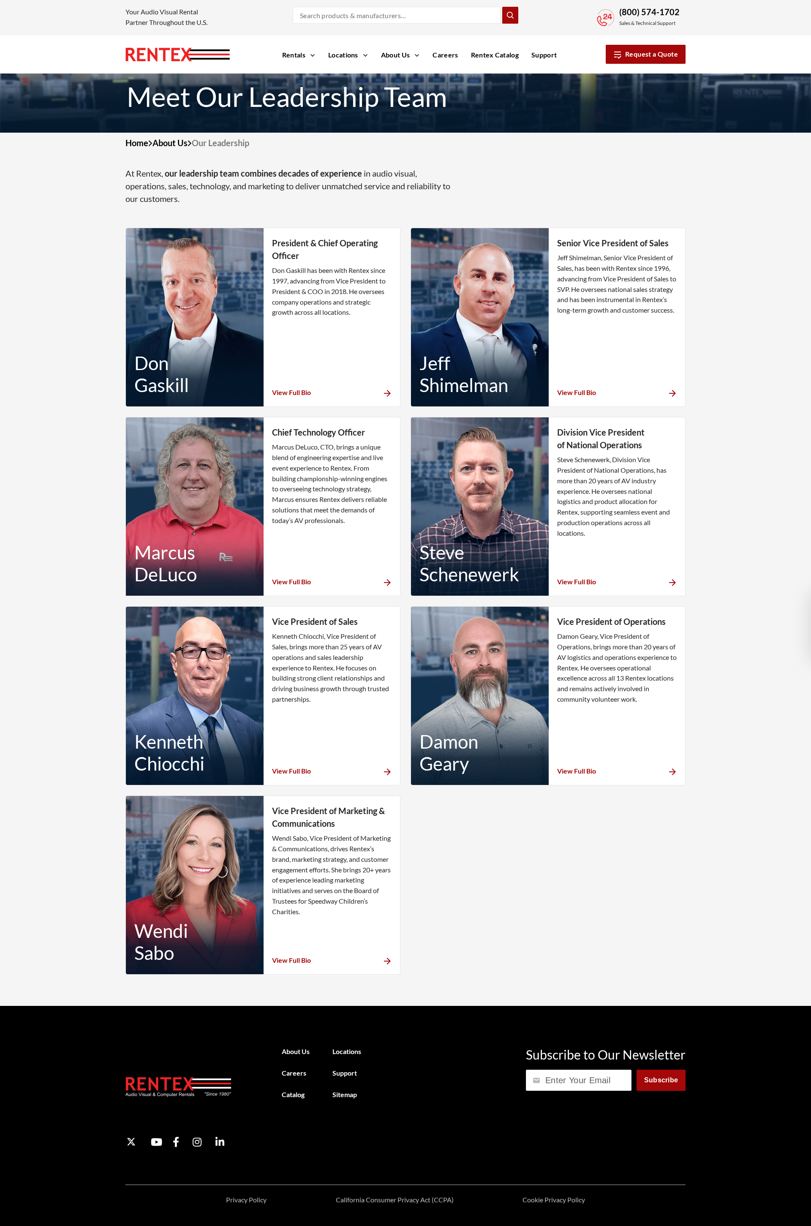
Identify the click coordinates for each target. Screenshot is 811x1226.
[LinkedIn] (219, 1142)
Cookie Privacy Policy (554, 1200)
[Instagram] (197, 1142)
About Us (170, 143)
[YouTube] (156, 1142)
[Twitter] (131, 1141)
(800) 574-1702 (649, 12)
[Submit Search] (510, 15)
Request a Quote (651, 54)
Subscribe (661, 1080)
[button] (332, 392)
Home (136, 143)
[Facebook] (176, 1142)
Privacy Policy (246, 1200)
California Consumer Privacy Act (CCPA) (395, 1200)
